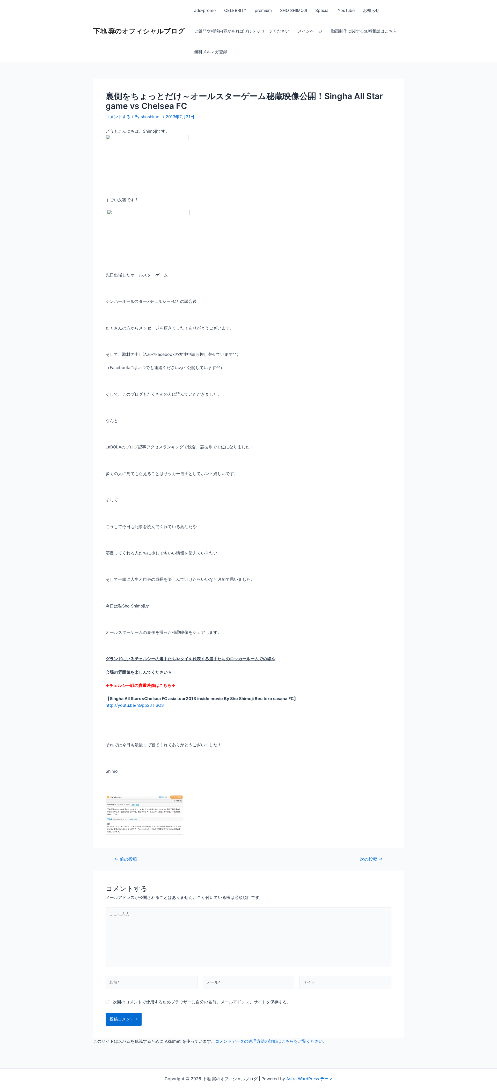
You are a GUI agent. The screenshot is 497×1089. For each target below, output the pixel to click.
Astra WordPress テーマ (309, 1078)
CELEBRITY (235, 10)
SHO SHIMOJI (293, 10)
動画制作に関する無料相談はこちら (364, 31)
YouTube (346, 10)
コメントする (118, 116)
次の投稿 (371, 859)
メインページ (310, 31)
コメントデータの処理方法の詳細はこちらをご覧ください (269, 1041)
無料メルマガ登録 (210, 51)
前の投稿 (125, 859)
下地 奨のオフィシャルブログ (139, 31)
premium (263, 10)
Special (322, 10)
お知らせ (371, 10)
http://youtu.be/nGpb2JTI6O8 (135, 705)
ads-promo (205, 10)
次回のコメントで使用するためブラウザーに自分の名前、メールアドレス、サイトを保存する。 (202, 1001)
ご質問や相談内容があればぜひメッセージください (241, 31)
